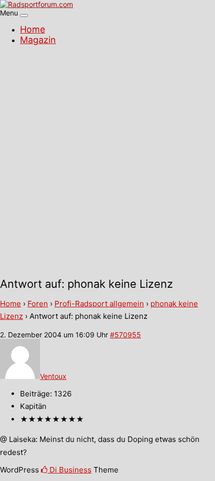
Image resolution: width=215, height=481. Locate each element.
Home (32, 29)
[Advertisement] (107, 162)
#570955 (125, 334)
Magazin (38, 40)
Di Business (70, 469)
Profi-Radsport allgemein (99, 303)
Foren (38, 303)
